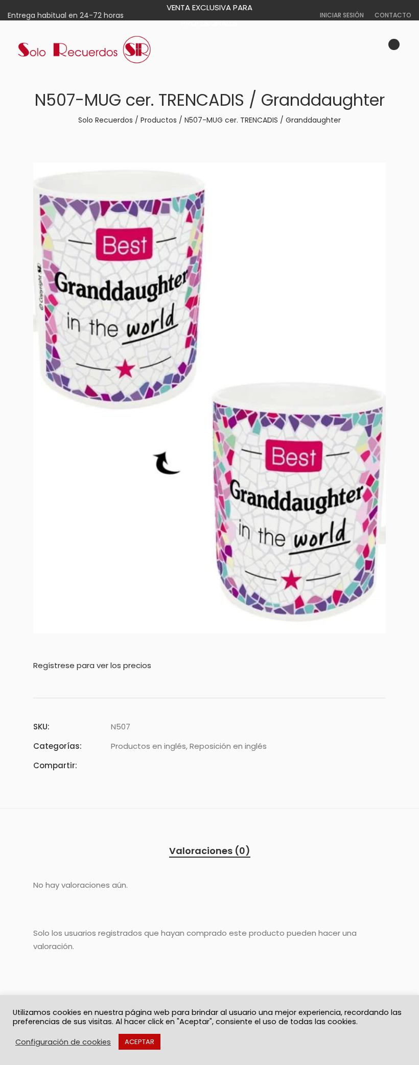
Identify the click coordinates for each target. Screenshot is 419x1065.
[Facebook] (114, 765)
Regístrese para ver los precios (92, 665)
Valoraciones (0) (209, 850)
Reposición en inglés (228, 746)
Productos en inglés (148, 746)
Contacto (393, 15)
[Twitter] (132, 765)
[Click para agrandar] (371, 176)
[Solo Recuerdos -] (84, 50)
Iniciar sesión (342, 15)
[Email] (169, 765)
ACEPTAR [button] (139, 1042)
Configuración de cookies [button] (63, 1042)
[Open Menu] (407, 49)
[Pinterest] (151, 765)
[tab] (209, 851)
